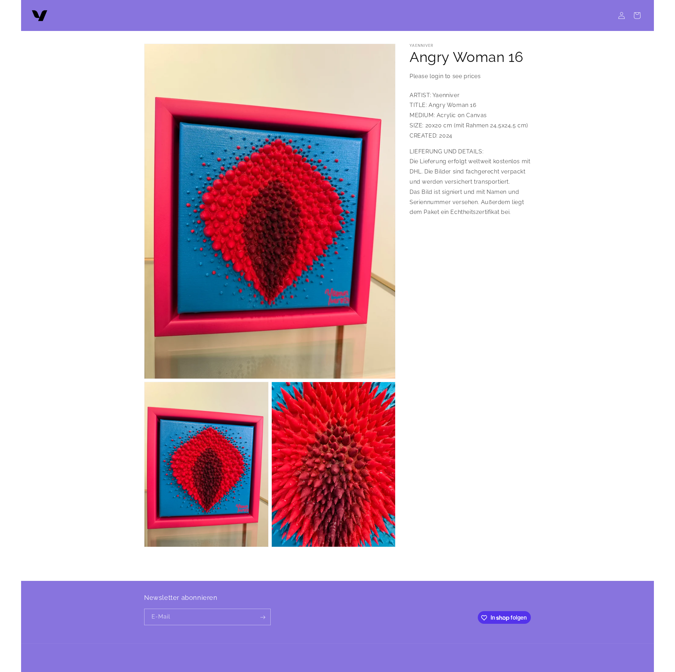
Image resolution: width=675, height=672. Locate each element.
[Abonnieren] (262, 617)
